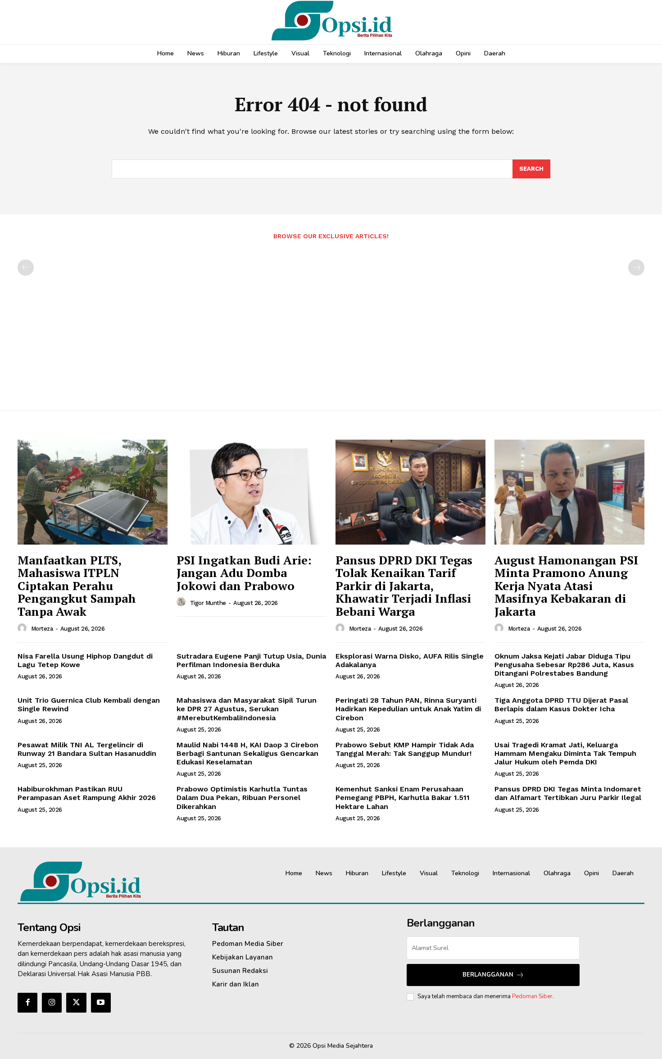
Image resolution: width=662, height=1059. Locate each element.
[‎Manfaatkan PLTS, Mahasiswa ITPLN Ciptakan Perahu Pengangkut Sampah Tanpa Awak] (93, 492)
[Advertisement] (331, 320)
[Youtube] (101, 1003)
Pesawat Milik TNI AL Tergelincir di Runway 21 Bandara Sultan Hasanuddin (87, 749)
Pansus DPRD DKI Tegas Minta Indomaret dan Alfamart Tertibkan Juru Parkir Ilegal (567, 793)
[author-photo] (23, 628)
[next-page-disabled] (636, 267)
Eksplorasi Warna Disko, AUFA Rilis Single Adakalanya (410, 660)
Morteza (42, 628)
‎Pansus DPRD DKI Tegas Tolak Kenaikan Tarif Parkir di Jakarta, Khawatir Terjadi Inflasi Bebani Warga (404, 585)
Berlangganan (487, 975)
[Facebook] (27, 1003)
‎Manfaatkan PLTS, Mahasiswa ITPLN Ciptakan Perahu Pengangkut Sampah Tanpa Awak (77, 585)
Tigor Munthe (208, 603)
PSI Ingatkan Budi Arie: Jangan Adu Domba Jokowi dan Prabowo (244, 572)
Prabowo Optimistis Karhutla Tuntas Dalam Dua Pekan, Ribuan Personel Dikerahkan (242, 797)
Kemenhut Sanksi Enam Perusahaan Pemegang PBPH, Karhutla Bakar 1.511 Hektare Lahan (403, 797)
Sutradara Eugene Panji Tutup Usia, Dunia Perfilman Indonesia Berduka (251, 660)
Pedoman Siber (532, 996)
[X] (76, 1003)
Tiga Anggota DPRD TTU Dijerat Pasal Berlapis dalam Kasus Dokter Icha (561, 704)
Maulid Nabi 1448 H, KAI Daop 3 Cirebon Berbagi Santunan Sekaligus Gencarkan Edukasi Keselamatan (247, 753)
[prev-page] (26, 267)
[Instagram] (52, 1003)
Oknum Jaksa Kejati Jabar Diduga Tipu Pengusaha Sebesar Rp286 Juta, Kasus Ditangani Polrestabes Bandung (564, 664)
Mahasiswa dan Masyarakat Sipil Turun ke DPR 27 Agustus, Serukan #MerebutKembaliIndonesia (247, 709)
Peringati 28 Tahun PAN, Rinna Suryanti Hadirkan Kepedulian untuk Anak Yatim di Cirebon (408, 709)
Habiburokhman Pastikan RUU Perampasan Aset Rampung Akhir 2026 (87, 793)
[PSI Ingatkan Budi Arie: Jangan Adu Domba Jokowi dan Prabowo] (251, 492)
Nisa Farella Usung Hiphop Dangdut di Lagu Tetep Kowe (85, 660)
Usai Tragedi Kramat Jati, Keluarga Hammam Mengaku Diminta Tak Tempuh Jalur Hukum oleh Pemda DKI (565, 753)
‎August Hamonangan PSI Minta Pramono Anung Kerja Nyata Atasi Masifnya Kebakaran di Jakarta (566, 585)
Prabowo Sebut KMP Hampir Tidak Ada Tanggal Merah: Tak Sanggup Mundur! (405, 749)
